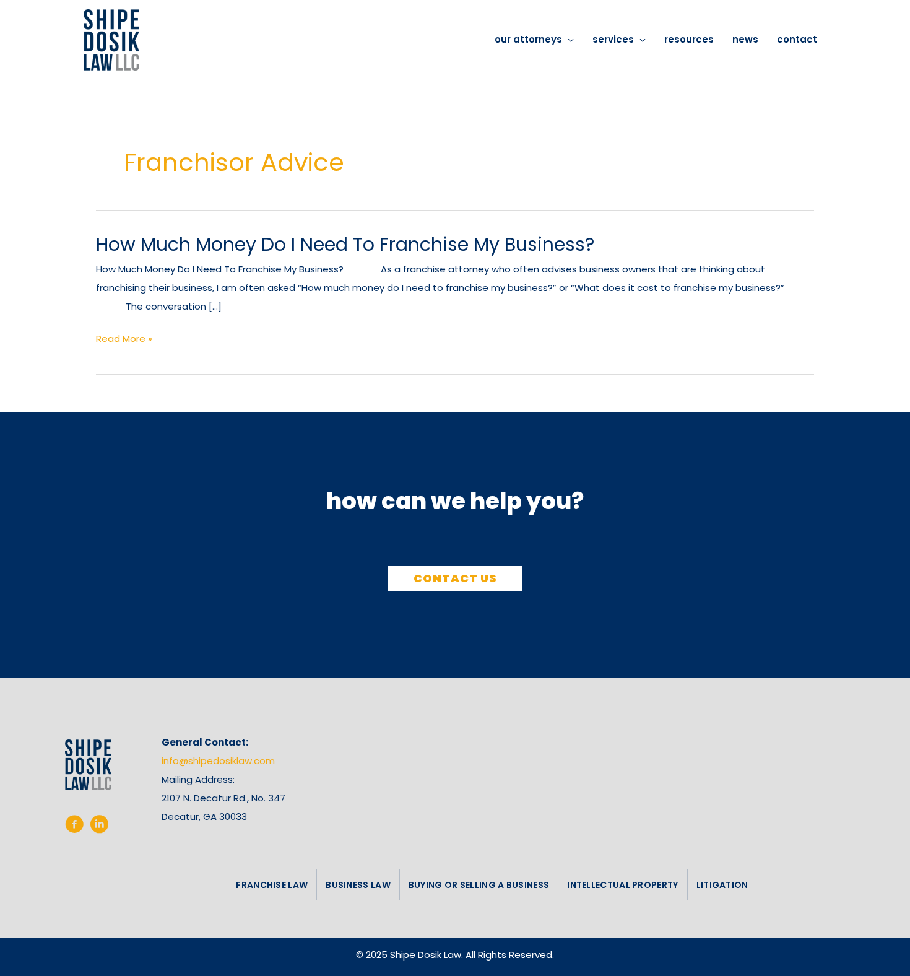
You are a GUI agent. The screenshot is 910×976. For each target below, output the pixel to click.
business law (358, 885)
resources (689, 39)
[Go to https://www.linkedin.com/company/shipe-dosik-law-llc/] (99, 827)
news (745, 39)
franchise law (272, 885)
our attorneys (528, 39)
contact (797, 39)
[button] (455, 578)
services (613, 39)
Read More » (124, 339)
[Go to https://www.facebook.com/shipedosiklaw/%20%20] (74, 827)
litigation (722, 885)
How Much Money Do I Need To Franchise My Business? (345, 244)
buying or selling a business (479, 885)
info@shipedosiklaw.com (218, 760)
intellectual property (622, 885)
